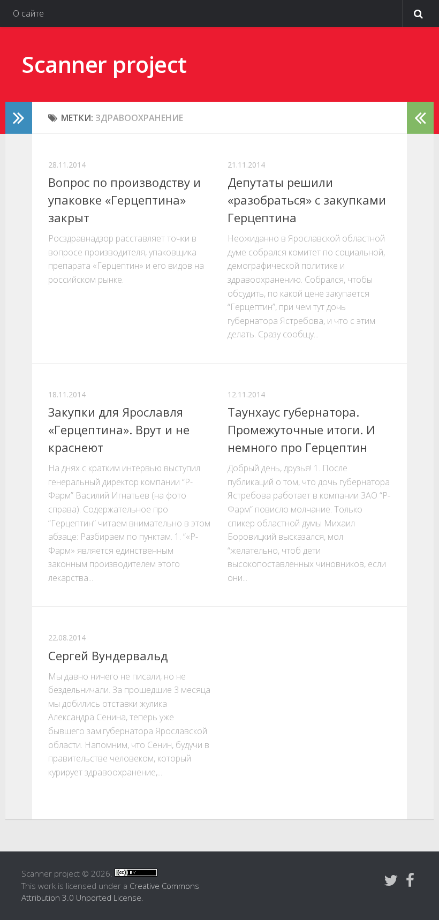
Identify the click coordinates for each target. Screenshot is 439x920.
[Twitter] (390, 880)
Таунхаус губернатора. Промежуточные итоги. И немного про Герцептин (301, 429)
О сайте (28, 13)
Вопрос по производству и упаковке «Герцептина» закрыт (124, 199)
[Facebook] (410, 880)
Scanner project (104, 64)
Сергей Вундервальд (108, 655)
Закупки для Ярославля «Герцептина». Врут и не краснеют (119, 429)
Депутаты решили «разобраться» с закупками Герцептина (307, 199)
